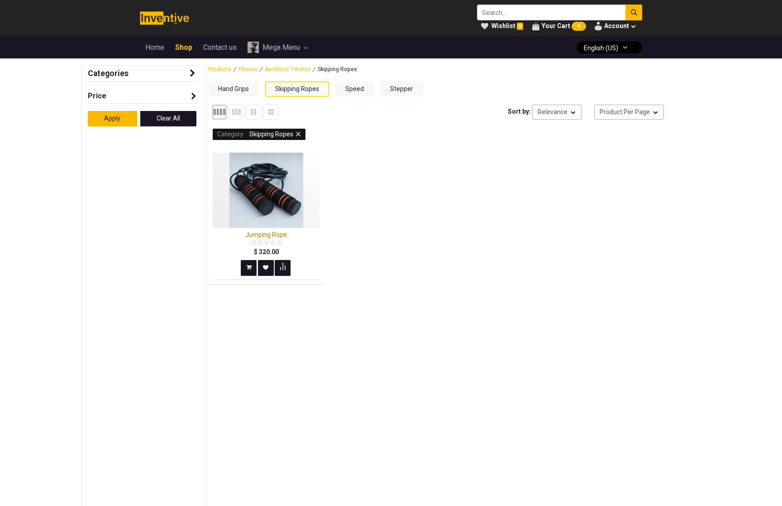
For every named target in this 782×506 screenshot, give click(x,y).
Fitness (247, 69)
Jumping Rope (266, 234)
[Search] (633, 12)
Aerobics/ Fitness (287, 69)
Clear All (168, 118)
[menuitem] (154, 47)
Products (219, 69)
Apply (112, 118)
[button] (557, 112)
